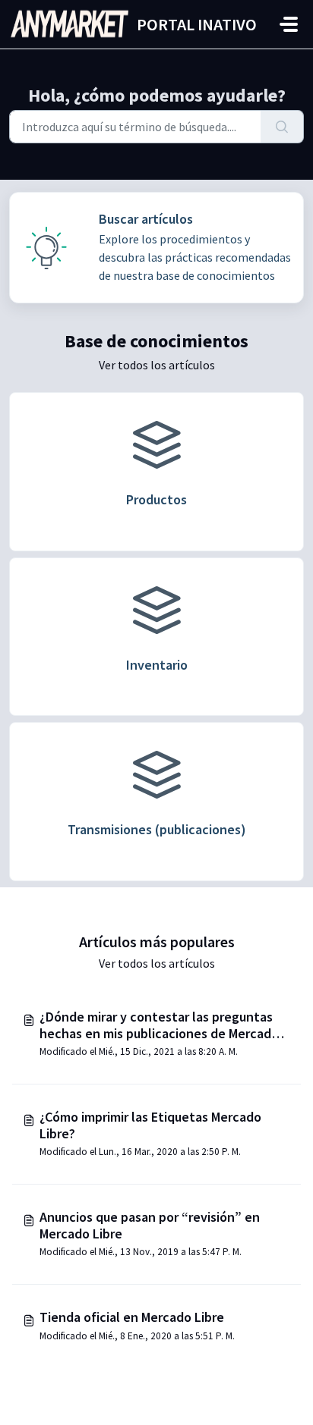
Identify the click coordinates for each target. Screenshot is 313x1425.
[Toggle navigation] (288, 24)
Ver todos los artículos (157, 364)
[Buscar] (282, 126)
